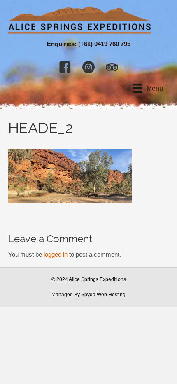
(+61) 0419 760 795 (104, 43)
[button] (65, 67)
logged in (56, 254)
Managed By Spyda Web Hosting (88, 294)
